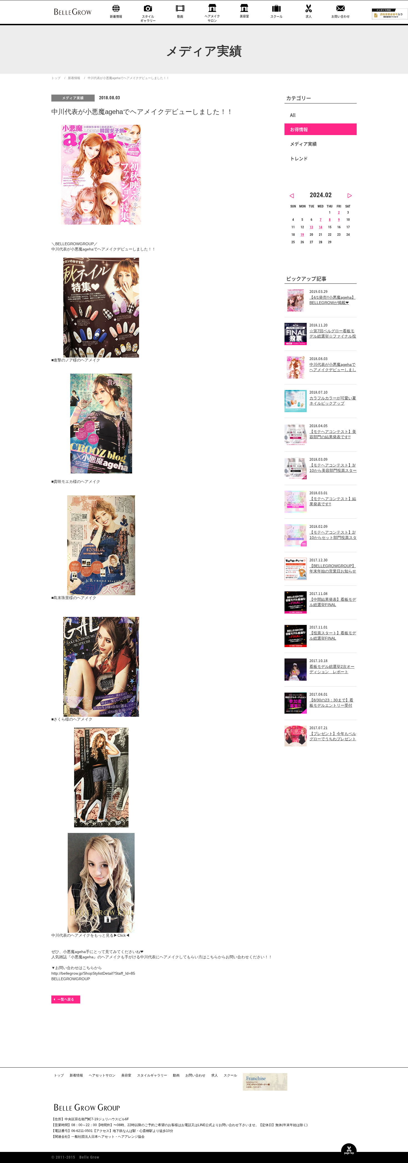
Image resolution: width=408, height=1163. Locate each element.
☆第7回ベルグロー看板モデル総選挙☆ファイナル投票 (332, 336)
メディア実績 (73, 97)
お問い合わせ (340, 16)
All (293, 115)
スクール (276, 16)
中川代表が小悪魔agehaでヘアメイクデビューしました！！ (332, 369)
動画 (180, 16)
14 (320, 227)
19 (302, 235)
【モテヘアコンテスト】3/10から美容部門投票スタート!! (333, 470)
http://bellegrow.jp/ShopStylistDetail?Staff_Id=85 (93, 973)
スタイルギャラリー (148, 18)
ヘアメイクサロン (212, 18)
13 (311, 227)
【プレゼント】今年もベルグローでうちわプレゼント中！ (332, 739)
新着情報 (116, 16)
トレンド (299, 158)
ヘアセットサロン (102, 1075)
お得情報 (299, 129)
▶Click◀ (122, 935)
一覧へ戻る (65, 999)
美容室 (244, 16)
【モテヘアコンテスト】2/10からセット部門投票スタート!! (333, 537)
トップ (56, 78)
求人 (309, 16)
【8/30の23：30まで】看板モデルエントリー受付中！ (331, 705)
